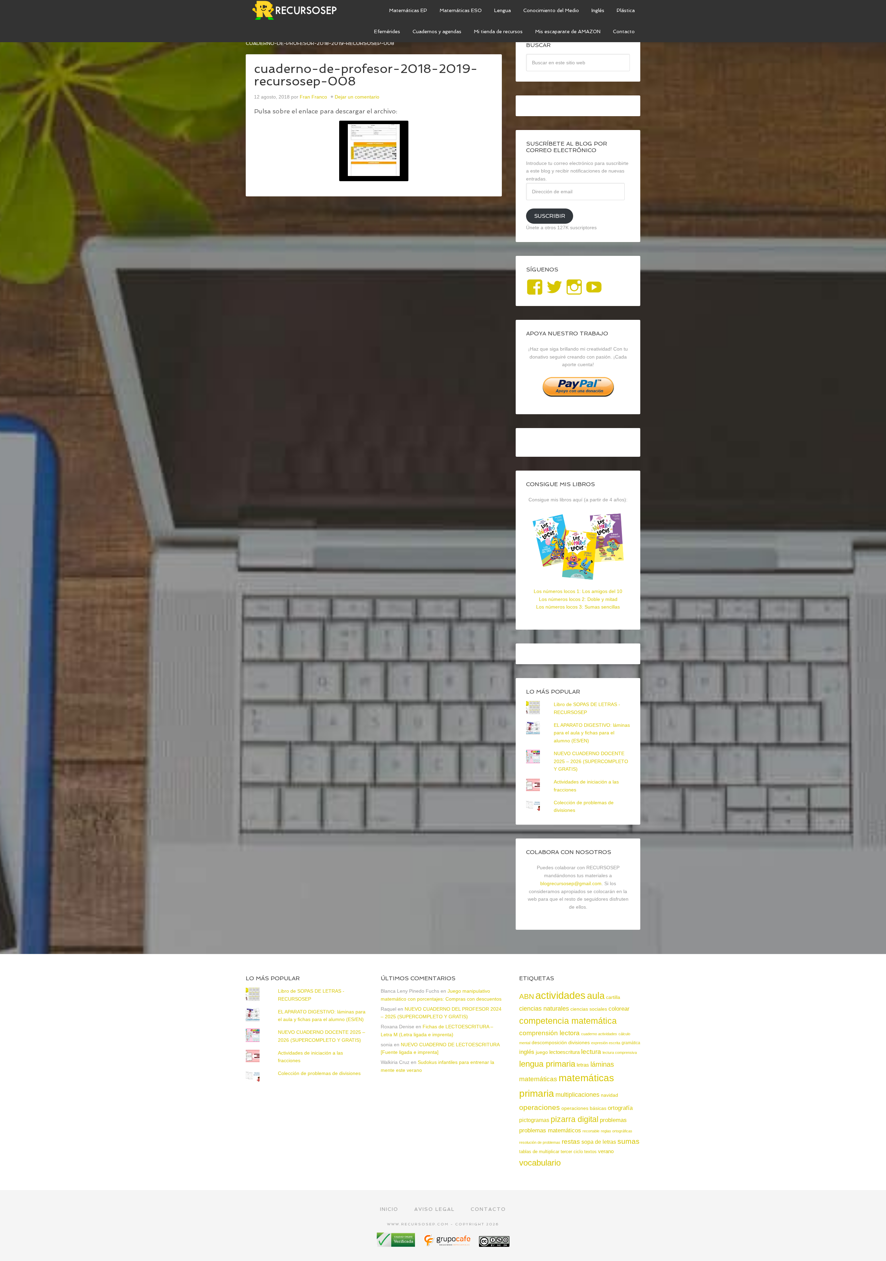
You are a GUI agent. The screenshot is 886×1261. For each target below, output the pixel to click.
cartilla (613, 997)
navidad (609, 1095)
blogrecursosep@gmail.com (571, 883)
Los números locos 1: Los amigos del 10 (578, 591)
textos (590, 1151)
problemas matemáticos (550, 1130)
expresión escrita (605, 1043)
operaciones (539, 1107)
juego (542, 1052)
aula (596, 995)
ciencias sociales (588, 1009)
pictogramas (534, 1120)
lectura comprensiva (620, 1052)
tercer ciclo (572, 1151)
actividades (560, 995)
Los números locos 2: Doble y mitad (578, 599)
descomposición (549, 1042)
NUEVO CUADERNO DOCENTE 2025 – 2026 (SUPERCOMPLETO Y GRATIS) (591, 761)
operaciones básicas (583, 1108)
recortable (590, 1131)
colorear (619, 1008)
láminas (602, 1064)
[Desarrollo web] (448, 1244)
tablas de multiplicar (539, 1151)
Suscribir (549, 216)
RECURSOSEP (298, 10)
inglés (526, 1051)
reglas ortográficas (616, 1131)
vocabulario (540, 1162)
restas (571, 1141)
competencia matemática (568, 1021)
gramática (631, 1042)
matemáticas (538, 1079)
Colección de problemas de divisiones (319, 1073)
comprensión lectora (549, 1033)
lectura (591, 1051)
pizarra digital (574, 1119)
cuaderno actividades (599, 1034)
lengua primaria (547, 1063)
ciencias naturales (544, 1008)
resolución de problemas (539, 1142)
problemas (613, 1120)
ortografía (620, 1108)
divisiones (579, 1042)
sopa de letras (598, 1142)
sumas (628, 1141)
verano (606, 1151)
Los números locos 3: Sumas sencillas (578, 607)
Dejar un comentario (357, 97)
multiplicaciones (577, 1094)
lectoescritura (564, 1052)
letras (583, 1065)
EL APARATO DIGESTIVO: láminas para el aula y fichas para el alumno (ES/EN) (592, 733)
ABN (526, 996)
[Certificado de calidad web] (397, 1244)
